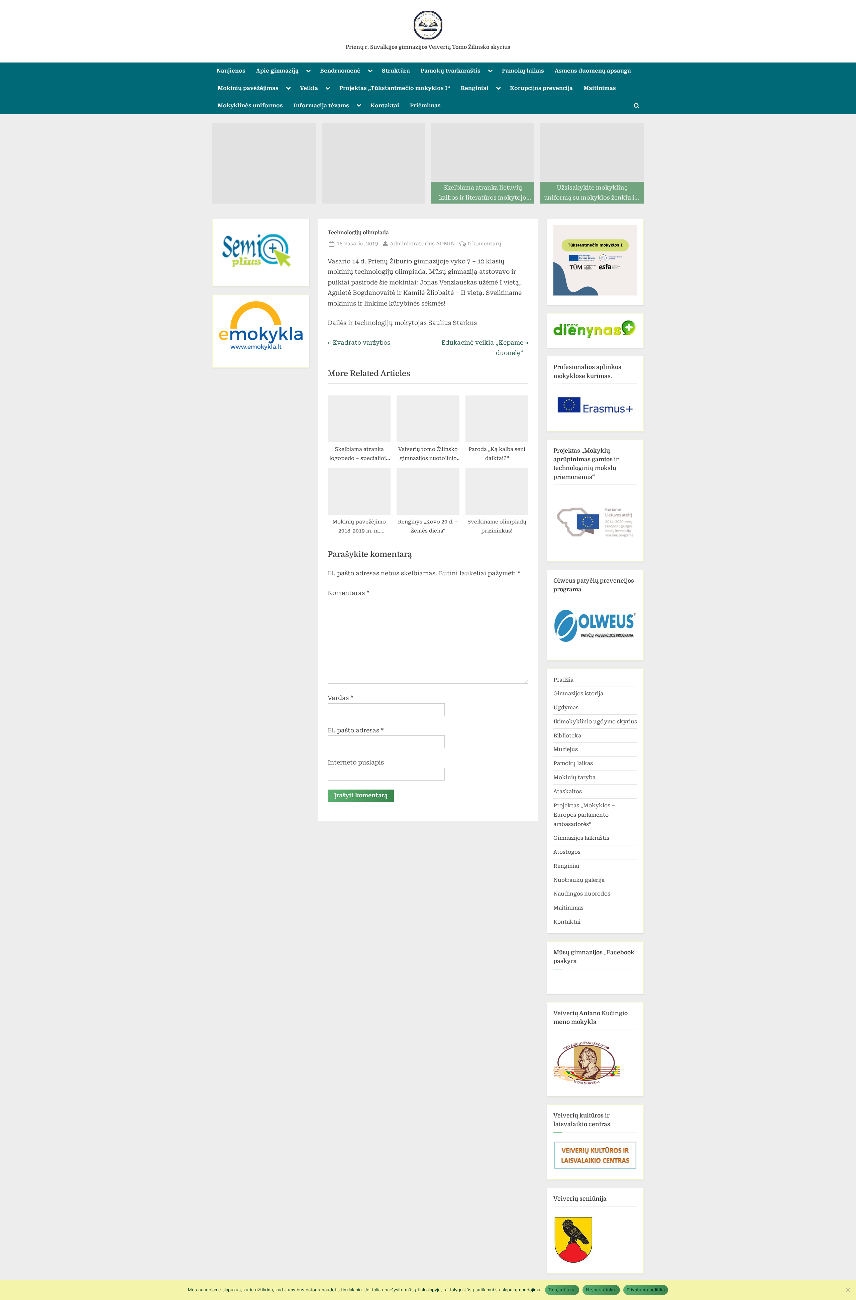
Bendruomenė (340, 71)
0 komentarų (484, 244)
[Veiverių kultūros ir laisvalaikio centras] (595, 1168)
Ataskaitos (567, 791)
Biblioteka (567, 735)
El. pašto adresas (356, 730)
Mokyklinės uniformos (250, 105)
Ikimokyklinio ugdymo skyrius (595, 721)
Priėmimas (425, 105)
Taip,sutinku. (562, 1289)
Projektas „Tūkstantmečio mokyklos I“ (394, 88)
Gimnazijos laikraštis (581, 838)
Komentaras (348, 592)
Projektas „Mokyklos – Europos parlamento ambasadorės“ (584, 814)
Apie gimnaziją (277, 71)
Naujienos (231, 71)
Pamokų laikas (523, 71)
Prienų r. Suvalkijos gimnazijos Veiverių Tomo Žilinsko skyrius (428, 47)
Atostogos (566, 852)
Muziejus (565, 749)
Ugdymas (565, 707)
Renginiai (475, 88)
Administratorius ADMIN (422, 243)
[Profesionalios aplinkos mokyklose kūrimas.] (595, 405)
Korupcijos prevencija (541, 88)
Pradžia (563, 680)
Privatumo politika (646, 1289)
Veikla (309, 88)
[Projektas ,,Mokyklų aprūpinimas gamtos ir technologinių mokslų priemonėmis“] (595, 520)
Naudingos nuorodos (581, 894)
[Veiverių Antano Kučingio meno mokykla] (586, 1085)
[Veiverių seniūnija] (573, 1262)
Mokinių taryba (574, 777)
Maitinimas (599, 88)
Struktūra (396, 71)
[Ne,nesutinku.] (847, 1290)
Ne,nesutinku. (601, 1289)
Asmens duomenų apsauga (593, 71)
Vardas (340, 697)
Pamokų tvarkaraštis (450, 71)
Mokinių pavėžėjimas (248, 88)
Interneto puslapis (356, 762)
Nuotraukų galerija (579, 880)
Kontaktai (384, 105)
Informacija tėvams (321, 105)
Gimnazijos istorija (578, 693)
